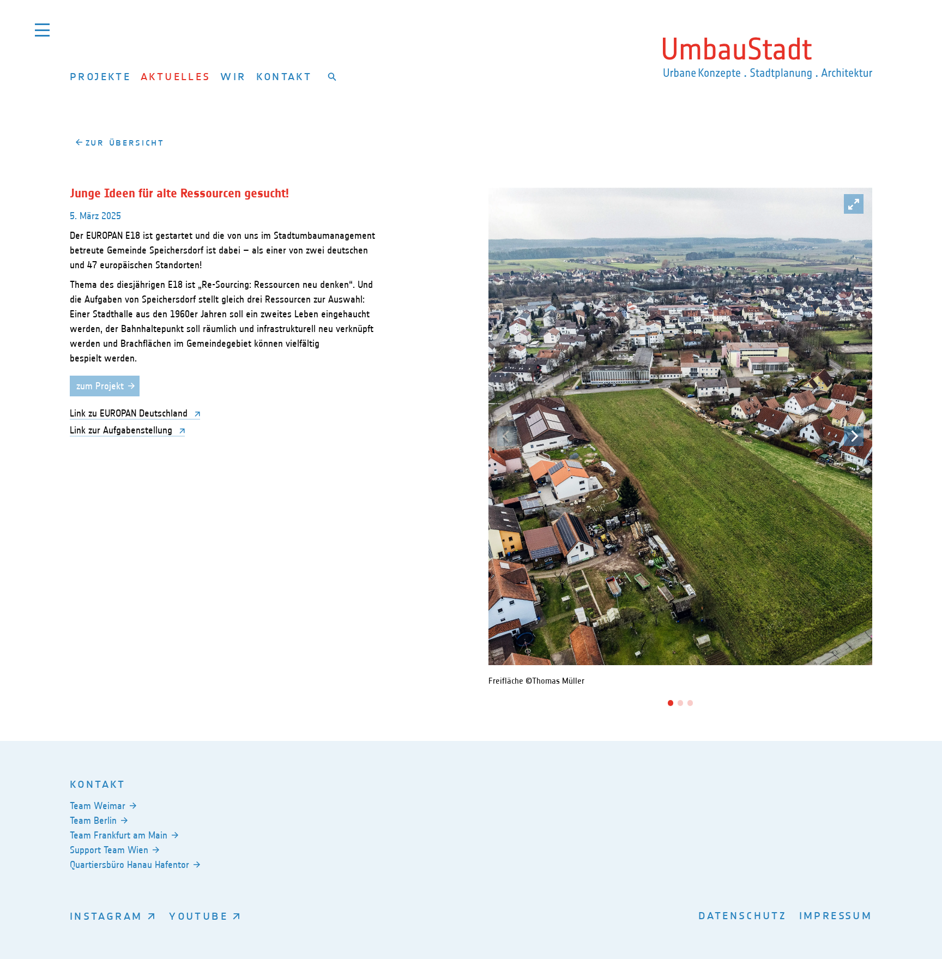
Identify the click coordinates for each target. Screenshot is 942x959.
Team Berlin (93, 820)
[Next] (853, 436)
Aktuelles (175, 76)
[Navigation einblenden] (42, 29)
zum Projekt (100, 386)
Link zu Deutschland (130, 413)
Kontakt (284, 76)
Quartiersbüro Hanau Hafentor (129, 864)
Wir (233, 76)
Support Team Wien (109, 850)
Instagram (106, 915)
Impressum (835, 915)
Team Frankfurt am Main (118, 835)
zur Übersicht (125, 142)
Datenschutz (742, 915)
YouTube (198, 915)
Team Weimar (97, 805)
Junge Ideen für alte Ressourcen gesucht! (179, 193)
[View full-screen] (853, 204)
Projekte (100, 76)
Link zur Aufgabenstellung (122, 430)
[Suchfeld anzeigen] (332, 76)
